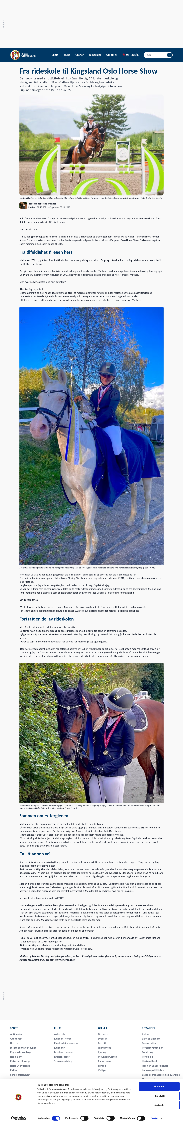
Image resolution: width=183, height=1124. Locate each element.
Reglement (16, 1056)
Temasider (95, 54)
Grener (79, 54)
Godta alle (159, 1086)
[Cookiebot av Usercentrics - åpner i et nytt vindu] (18, 1118)
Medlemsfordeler (64, 1052)
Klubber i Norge (62, 1038)
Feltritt (102, 1043)
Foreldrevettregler (152, 1047)
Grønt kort (16, 1038)
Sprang (102, 1065)
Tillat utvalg (159, 1096)
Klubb (66, 54)
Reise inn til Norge (20, 1061)
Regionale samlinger (21, 1052)
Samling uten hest (20, 1074)
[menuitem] (30, 1028)
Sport (55, 54)
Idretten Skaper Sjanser (155, 1065)
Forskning (147, 1056)
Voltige (102, 1070)
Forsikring (147, 1052)
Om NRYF (111, 54)
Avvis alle (159, 1105)
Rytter (13, 1070)
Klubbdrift (59, 1047)
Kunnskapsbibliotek (153, 1070)
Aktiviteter (60, 1034)
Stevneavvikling (63, 1061)
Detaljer (154, 1118)
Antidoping (16, 1034)
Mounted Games (107, 1056)
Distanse (103, 1034)
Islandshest (104, 1047)
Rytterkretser (62, 1056)
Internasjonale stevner (23, 1047)
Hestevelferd (149, 1061)
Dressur (102, 1038)
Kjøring (102, 1052)
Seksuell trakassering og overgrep (161, 1074)
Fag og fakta (149, 1043)
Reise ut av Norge (20, 1065)
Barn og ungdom (151, 1038)
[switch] (84, 1118)
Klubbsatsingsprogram (66, 1043)
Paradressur (105, 1061)
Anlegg (146, 1034)
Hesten (14, 1043)
